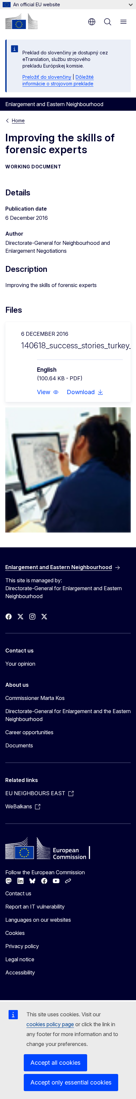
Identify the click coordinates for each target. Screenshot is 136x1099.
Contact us (18, 893)
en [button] (92, 21)
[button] (48, 392)
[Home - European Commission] (21, 21)
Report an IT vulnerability (35, 906)
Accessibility (20, 972)
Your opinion (20, 663)
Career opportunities (29, 732)
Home (18, 120)
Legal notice (19, 959)
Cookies (15, 933)
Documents (19, 745)
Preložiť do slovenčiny (46, 77)
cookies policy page (50, 1024)
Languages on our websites (38, 919)
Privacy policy (22, 946)
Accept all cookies (55, 1062)
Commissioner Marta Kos (35, 698)
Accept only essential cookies (71, 1082)
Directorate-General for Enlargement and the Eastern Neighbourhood (68, 715)
